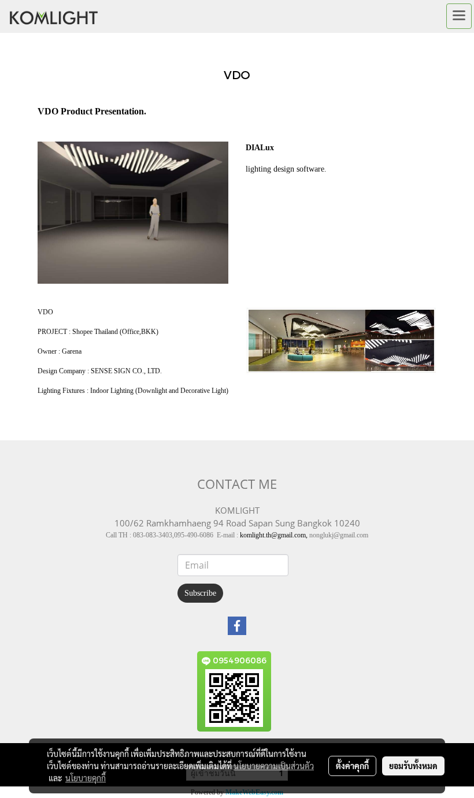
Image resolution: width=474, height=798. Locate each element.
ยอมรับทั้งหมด (413, 765)
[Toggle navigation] (459, 16)
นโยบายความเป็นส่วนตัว (274, 765)
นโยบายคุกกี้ (85, 778)
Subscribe (200, 593)
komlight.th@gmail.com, (274, 535)
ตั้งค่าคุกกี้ (352, 765)
